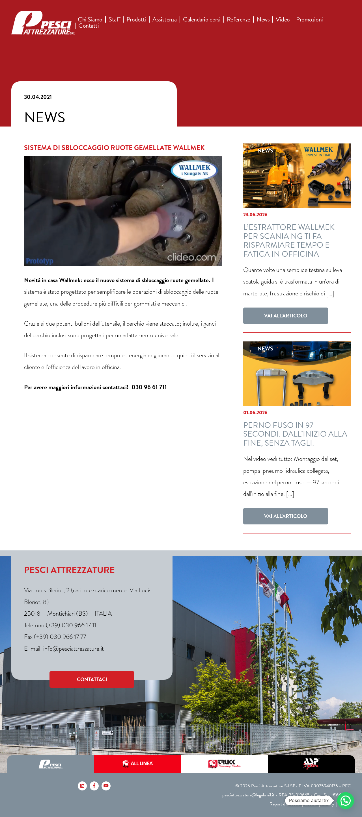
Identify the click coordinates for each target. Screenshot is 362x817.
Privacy (327, 804)
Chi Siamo (90, 19)
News (263, 19)
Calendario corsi (202, 19)
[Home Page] (43, 22)
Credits (310, 804)
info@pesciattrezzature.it (73, 648)
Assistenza (164, 19)
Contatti (88, 26)
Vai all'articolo (285, 315)
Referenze (238, 19)
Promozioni (309, 19)
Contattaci (92, 679)
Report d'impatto (285, 804)
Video (283, 19)
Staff (114, 19)
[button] (345, 800)
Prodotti (136, 19)
